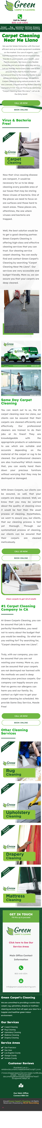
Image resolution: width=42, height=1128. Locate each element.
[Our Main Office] (21, 1086)
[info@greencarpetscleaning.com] (21, 981)
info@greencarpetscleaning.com (21, 987)
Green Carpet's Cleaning (19, 1101)
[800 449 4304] (21, 968)
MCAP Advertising (31, 1103)
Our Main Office (21, 1093)
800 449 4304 (20, 22)
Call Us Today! (20, 20)
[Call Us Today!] (19, 16)
